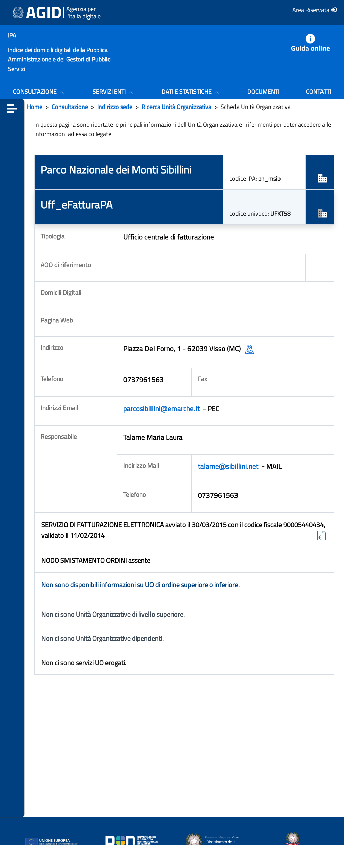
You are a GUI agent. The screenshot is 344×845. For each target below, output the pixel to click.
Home (34, 106)
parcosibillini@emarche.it (162, 408)
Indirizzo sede (114, 106)
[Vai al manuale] (310, 44)
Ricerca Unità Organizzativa (176, 106)
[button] (12, 108)
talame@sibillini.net (229, 466)
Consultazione (70, 106)
